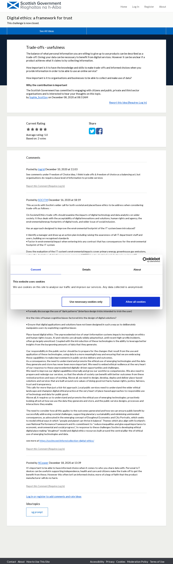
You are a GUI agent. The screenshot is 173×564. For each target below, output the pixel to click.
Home (123, 6)
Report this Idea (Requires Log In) (128, 102)
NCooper (43, 462)
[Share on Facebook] (99, 132)
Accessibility (97, 561)
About (162, 6)
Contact (11, 561)
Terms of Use (157, 561)
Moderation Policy (137, 561)
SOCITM (43, 199)
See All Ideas (47, 31)
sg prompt (37, 512)
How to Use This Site (38, 561)
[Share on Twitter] (92, 132)
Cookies (120, 561)
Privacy (110, 561)
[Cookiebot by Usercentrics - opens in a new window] (145, 259)
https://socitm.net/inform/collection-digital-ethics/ (67, 440)
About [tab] (137, 269)
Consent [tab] (36, 269)
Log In (135, 6)
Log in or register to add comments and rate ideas (53, 496)
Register (149, 6)
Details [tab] (86, 269)
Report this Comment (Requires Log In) (45, 186)
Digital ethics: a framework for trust (39, 17)
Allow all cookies (136, 301)
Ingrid (41, 169)
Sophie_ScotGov (38, 97)
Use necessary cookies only (86, 301)
